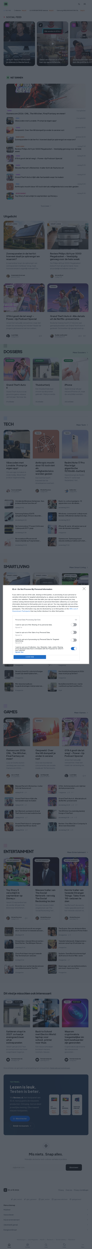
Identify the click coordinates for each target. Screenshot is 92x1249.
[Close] (85, 589)
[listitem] (46, 620)
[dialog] (46, 624)
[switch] (74, 624)
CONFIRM (30, 657)
